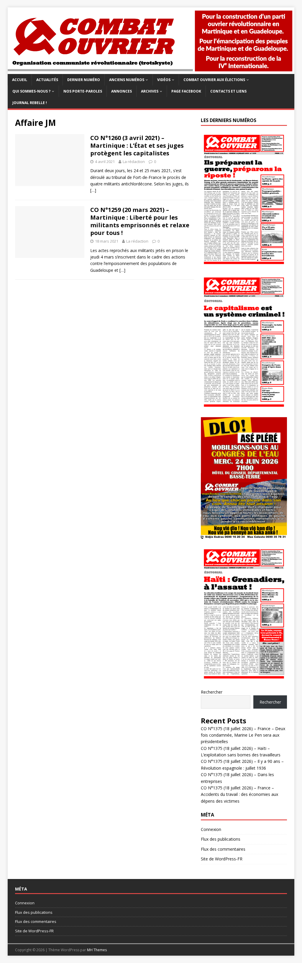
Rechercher (211, 692)
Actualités (47, 79)
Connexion (211, 829)
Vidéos (163, 79)
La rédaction (134, 161)
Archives (149, 91)
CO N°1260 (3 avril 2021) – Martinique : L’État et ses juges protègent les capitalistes (137, 145)
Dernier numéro (83, 79)
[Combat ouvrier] (151, 70)
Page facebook (186, 91)
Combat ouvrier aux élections (214, 79)
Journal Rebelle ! (29, 102)
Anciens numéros (126, 79)
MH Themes (97, 949)
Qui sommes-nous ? (31, 91)
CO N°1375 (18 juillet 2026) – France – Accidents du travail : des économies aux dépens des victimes (239, 794)
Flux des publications (220, 839)
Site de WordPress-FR (221, 859)
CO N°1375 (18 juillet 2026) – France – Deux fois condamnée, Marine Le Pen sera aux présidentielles (243, 735)
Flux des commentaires (223, 849)
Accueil (19, 79)
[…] (93, 190)
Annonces (121, 91)
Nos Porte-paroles (82, 91)
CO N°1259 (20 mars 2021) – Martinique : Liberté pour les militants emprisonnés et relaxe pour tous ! (139, 221)
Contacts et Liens (228, 91)
